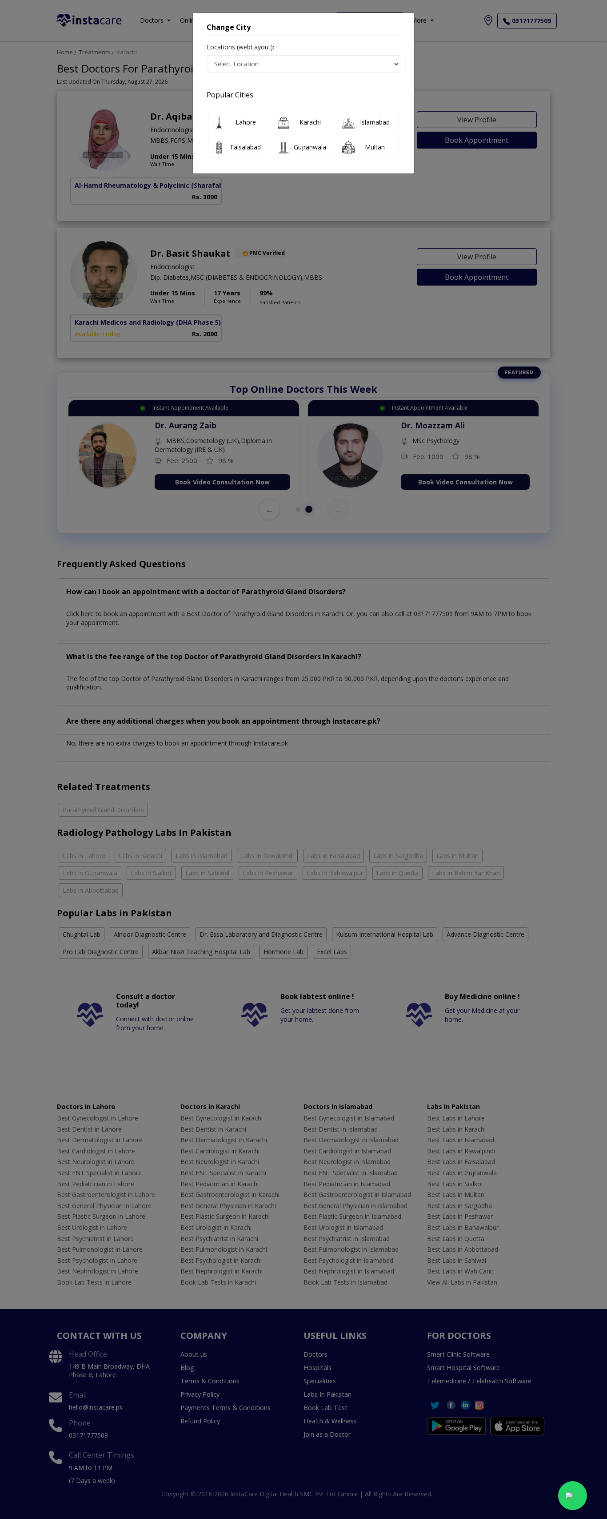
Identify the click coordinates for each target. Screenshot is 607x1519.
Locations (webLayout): (240, 47)
